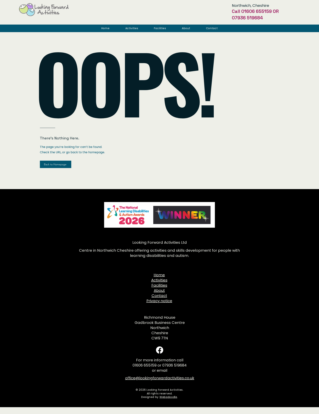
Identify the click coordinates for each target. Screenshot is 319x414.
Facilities (159, 285)
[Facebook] (159, 350)
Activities (159, 280)
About (159, 290)
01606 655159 (256, 11)
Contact (159, 295)
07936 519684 (247, 18)
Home (159, 275)
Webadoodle (168, 397)
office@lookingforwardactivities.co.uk (159, 378)
